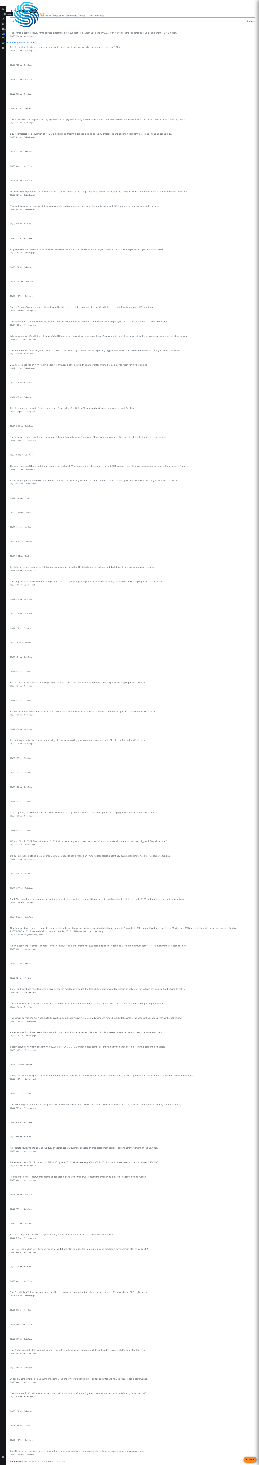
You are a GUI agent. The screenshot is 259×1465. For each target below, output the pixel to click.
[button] (7, 14)
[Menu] (4, 38)
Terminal (6, 42)
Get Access (31, 42)
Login (22, 42)
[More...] (3, 1462)
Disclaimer (35, 1461)
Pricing (14, 42)
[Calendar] (3, 48)
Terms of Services (47, 1461)
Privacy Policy (61, 1461)
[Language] (4, 34)
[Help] (3, 1457)
